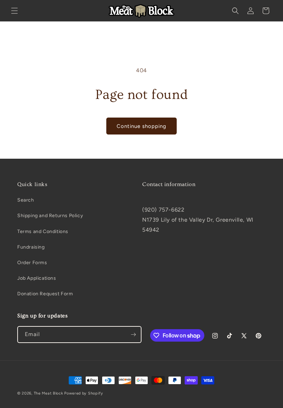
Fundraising (31, 247)
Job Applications (36, 278)
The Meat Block (48, 393)
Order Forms (32, 263)
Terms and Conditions (42, 231)
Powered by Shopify (83, 393)
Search (25, 200)
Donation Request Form (45, 294)
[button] (14, 10)
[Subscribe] (133, 334)
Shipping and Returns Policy (50, 216)
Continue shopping (141, 126)
